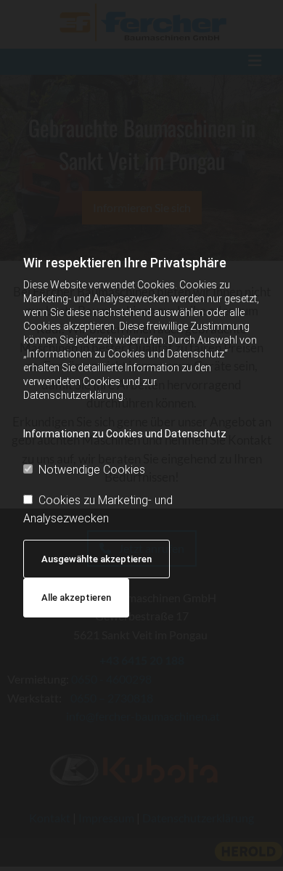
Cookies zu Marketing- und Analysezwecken (98, 509)
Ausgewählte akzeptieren (96, 559)
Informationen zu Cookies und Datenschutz (124, 433)
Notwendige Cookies (91, 470)
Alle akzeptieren (76, 597)
